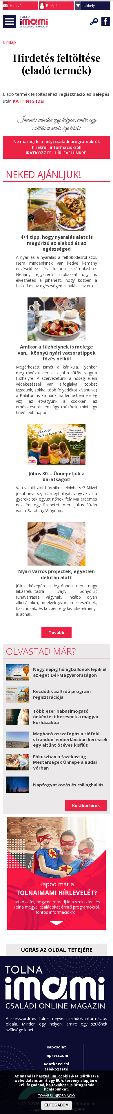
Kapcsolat (56, 1047)
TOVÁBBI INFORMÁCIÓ (56, 1095)
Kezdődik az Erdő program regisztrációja (62, 694)
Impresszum (56, 1055)
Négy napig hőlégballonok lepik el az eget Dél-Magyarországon (69, 672)
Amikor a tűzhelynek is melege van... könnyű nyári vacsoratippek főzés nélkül (57, 353)
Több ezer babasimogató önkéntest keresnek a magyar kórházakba (66, 716)
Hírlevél (16, 5)
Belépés (52, 5)
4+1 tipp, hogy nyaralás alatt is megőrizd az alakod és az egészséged (57, 243)
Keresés (94, 21)
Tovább (56, 632)
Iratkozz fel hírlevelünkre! (57, 153)
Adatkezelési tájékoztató (56, 1066)
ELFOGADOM (56, 1105)
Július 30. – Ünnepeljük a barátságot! (57, 476)
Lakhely (89, 5)
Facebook (105, 21)
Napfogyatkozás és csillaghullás (68, 785)
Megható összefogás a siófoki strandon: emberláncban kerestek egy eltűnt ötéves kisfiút (70, 739)
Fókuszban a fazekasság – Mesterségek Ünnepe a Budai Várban (65, 762)
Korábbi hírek (86, 805)
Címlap (9, 42)
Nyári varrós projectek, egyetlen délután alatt (56, 574)
